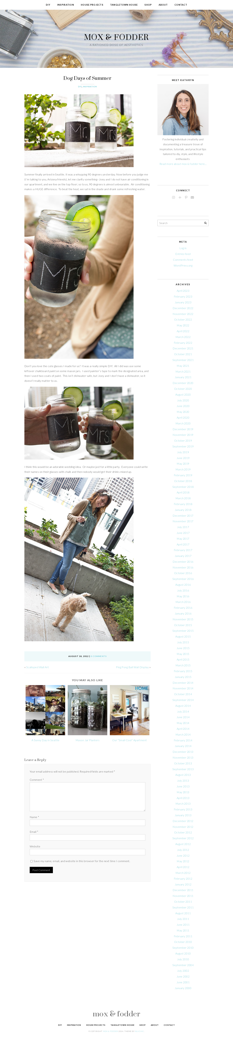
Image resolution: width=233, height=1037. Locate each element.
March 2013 (183, 803)
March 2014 (183, 734)
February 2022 (183, 342)
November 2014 (183, 688)
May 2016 (183, 596)
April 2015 (183, 659)
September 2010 (183, 947)
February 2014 (183, 740)
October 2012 (183, 832)
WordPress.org (183, 265)
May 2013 (183, 792)
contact (180, 4)
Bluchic (139, 1031)
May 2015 (183, 653)
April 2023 (183, 290)
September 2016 (183, 578)
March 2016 (183, 601)
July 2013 (183, 780)
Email (34, 831)
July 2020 (183, 400)
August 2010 (183, 953)
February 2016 (183, 607)
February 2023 (183, 296)
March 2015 (183, 665)
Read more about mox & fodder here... (183, 163)
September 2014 (183, 699)
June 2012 (183, 855)
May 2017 (183, 538)
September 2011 (183, 907)
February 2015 (183, 671)
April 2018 (183, 492)
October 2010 (183, 941)
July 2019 (183, 452)
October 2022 (183, 319)
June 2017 (183, 532)
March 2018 (183, 498)
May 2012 (183, 861)
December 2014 (183, 682)
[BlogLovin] (179, 197)
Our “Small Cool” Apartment (129, 740)
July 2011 (183, 918)
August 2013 (183, 774)
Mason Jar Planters (88, 740)
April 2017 (183, 544)
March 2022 (183, 336)
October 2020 (183, 388)
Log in (183, 248)
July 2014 (183, 711)
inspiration (65, 4)
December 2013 (183, 751)
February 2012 (183, 878)
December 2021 (183, 348)
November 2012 (183, 826)
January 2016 (183, 613)
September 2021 (183, 359)
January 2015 (183, 676)
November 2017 (183, 521)
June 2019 (183, 458)
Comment (37, 779)
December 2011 (183, 890)
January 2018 (183, 509)
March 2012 (183, 872)
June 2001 (183, 982)
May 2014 (183, 722)
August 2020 (183, 394)
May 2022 (183, 325)
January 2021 (183, 377)
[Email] (192, 197)
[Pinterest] (186, 197)
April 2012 (183, 867)
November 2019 (183, 434)
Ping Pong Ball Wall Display (132, 667)
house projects (92, 4)
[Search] (205, 223)
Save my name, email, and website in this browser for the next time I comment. (82, 861)
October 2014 (183, 694)
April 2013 (183, 797)
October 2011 (183, 901)
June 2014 (183, 717)
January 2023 (183, 302)
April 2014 (183, 728)
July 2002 (183, 970)
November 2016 (183, 567)
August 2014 (183, 705)
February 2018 (183, 504)
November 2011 (183, 895)
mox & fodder (116, 37)
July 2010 (183, 959)
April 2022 (183, 331)
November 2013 (183, 757)
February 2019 (183, 475)
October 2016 (183, 573)
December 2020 (183, 382)
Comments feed (183, 259)
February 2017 (183, 550)
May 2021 (183, 365)
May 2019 (183, 463)
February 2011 (183, 936)
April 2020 (183, 417)
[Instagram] (173, 197)
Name (34, 817)
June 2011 (183, 924)
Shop (148, 4)
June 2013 (183, 786)
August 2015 (183, 636)
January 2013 (183, 815)
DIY (80, 86)
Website (35, 846)
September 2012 (183, 838)
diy (48, 4)
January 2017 (183, 555)
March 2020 (183, 423)
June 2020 (183, 406)
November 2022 (183, 313)
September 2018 (183, 486)
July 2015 (183, 642)
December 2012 (183, 821)
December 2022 (183, 308)
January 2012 (183, 884)
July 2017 (183, 527)
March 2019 (183, 469)
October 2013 (183, 763)
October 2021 (183, 354)
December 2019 (183, 429)
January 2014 (183, 745)
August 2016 (183, 584)
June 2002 (183, 976)
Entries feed (183, 253)
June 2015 (183, 648)
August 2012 (183, 844)
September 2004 (183, 965)
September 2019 (183, 446)
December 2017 (183, 515)
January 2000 (183, 988)
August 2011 (183, 913)
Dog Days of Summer (87, 78)
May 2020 (183, 411)
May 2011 (183, 930)
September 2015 (183, 630)
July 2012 (183, 849)
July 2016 (183, 590)
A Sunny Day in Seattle (46, 740)
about (163, 4)
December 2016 (183, 561)
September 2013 (183, 769)
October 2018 (183, 481)
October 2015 (183, 625)
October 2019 (183, 440)
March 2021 (183, 371)
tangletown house (124, 4)
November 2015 (183, 619)
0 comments (99, 656)
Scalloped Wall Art (37, 667)
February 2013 (183, 809)
